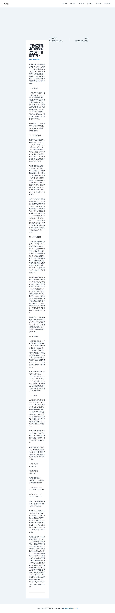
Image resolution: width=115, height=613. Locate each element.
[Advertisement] (57, 20)
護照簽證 (107, 3)
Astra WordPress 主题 (70, 608)
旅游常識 (81, 3)
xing (6, 3)
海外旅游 (72, 3)
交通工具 (90, 3)
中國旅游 (64, 3)
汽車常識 (98, 3)
